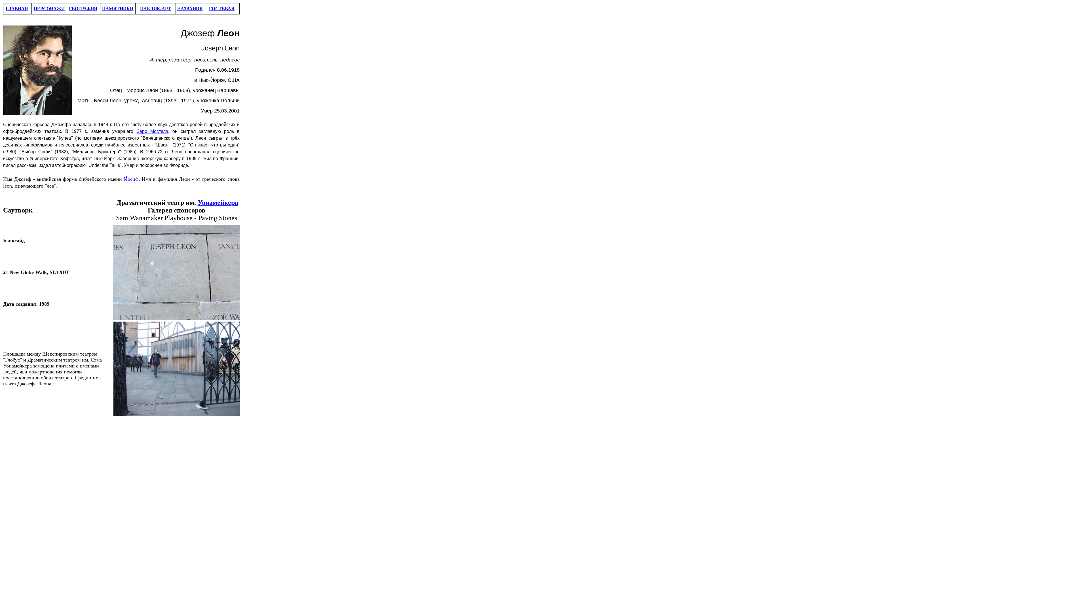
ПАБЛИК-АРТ (155, 8)
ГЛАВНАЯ (17, 8)
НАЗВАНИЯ (190, 8)
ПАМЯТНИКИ (117, 8)
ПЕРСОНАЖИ (49, 8)
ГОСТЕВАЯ (222, 8)
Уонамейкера (218, 202)
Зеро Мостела (152, 131)
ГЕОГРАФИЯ (83, 8)
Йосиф (131, 179)
